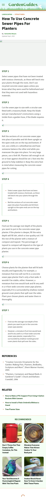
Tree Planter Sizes (12, 409)
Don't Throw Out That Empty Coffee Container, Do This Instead (11, 449)
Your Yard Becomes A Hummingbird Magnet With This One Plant (11, 481)
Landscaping (7, 14)
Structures (20, 14)
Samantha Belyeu (10, 34)
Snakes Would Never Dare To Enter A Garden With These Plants (33, 481)
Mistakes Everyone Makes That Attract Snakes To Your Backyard (32, 449)
